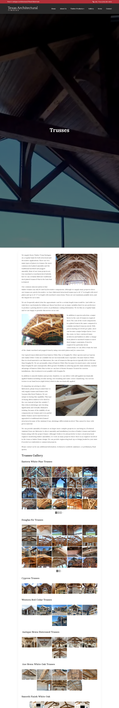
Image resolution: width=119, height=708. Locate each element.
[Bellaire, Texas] (74, 504)
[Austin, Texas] (44, 504)
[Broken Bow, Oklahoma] (89, 504)
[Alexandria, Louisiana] (29, 551)
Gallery (91, 9)
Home (53, 9)
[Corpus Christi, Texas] (29, 610)
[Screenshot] (29, 530)
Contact (109, 9)
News (100, 9)
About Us (63, 9)
